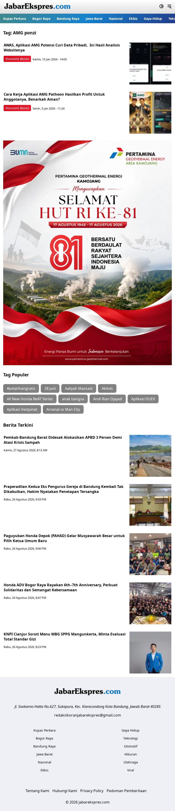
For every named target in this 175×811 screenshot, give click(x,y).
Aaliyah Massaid (79, 388)
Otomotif (130, 746)
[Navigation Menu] (169, 7)
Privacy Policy (91, 790)
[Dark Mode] (161, 7)
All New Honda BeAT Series (30, 398)
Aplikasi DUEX (143, 398)
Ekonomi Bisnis (17, 59)
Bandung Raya (68, 18)
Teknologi (130, 738)
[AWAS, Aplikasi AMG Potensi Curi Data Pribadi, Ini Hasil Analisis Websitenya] (150, 63)
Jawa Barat (94, 18)
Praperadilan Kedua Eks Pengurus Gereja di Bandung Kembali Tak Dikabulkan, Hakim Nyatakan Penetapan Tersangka (64, 489)
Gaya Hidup (153, 18)
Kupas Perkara (14, 18)
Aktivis (107, 388)
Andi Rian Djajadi (107, 398)
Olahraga (131, 762)
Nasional (116, 18)
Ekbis (133, 18)
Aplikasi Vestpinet (22, 409)
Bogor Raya (41, 18)
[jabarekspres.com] (37, 7)
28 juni (50, 388)
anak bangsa (73, 398)
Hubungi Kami (64, 790)
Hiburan (130, 754)
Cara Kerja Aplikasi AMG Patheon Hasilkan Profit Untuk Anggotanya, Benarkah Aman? (54, 97)
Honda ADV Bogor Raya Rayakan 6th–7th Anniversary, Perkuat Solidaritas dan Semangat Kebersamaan (61, 587)
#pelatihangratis (21, 388)
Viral (130, 770)
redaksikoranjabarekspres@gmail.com (87, 715)
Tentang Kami (37, 790)
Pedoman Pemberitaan (127, 790)
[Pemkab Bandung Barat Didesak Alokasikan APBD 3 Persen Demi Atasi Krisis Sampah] (150, 456)
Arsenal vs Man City (63, 409)
